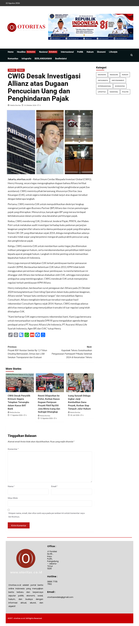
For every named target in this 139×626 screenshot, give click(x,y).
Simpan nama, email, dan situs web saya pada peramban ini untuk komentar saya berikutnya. (46, 515)
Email (54, 486)
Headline (26, 52)
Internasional (67, 52)
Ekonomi (101, 52)
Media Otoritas (15, 105)
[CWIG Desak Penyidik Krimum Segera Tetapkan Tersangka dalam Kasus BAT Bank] (20, 382)
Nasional (48, 52)
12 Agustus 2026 (46, 418)
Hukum (90, 52)
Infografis (26, 58)
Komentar (13, 449)
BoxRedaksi (61, 58)
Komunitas (13, 58)
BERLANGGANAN (43, 58)
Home (11, 52)
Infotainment (118, 80)
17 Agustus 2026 (16, 415)
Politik (80, 52)
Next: (72, 352)
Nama (11, 486)
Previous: (27, 352)
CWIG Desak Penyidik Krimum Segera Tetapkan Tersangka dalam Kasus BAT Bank (19, 402)
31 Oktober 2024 (30, 105)
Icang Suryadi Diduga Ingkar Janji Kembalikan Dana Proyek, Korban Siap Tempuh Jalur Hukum (79, 402)
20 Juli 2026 (75, 415)
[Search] (131, 55)
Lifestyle (113, 52)
